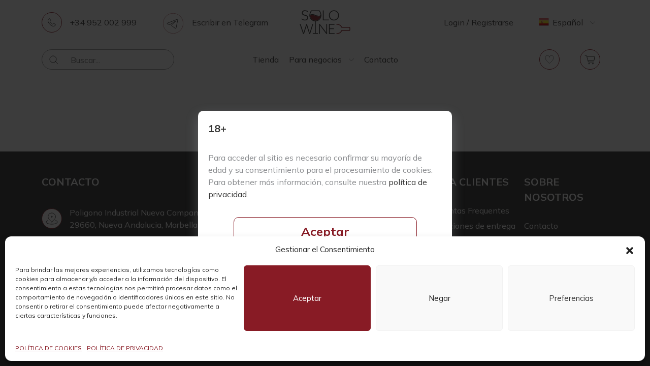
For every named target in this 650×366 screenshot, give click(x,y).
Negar (439, 298)
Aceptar (325, 231)
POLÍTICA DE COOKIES (48, 348)
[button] (630, 250)
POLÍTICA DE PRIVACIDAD (125, 348)
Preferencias (571, 298)
